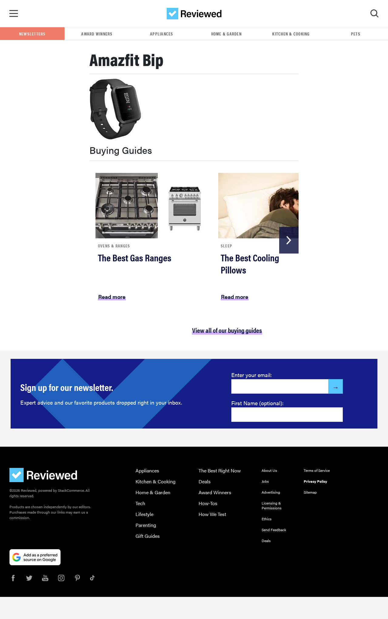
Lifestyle (144, 514)
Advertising (271, 492)
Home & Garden (226, 34)
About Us (269, 470)
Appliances (161, 34)
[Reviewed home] (194, 13)
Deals (205, 481)
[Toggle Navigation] (13, 13)
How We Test (212, 514)
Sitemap (310, 492)
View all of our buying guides (227, 330)
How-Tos (208, 503)
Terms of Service (317, 470)
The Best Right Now (220, 470)
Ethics (267, 518)
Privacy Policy (315, 481)
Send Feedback (274, 529)
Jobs (265, 481)
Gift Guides (147, 535)
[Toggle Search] (374, 13)
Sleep (226, 245)
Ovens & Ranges (114, 245)
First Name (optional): (257, 403)
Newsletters (32, 34)
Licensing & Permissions (272, 505)
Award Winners (96, 34)
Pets (355, 34)
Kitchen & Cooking (290, 34)
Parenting (145, 524)
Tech (140, 503)
